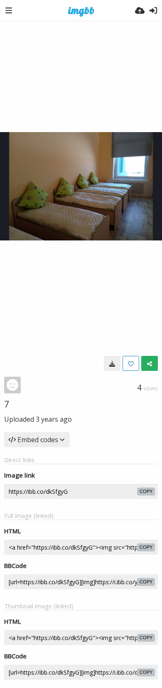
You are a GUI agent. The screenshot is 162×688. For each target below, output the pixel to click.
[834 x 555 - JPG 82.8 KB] (112, 363)
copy (146, 491)
